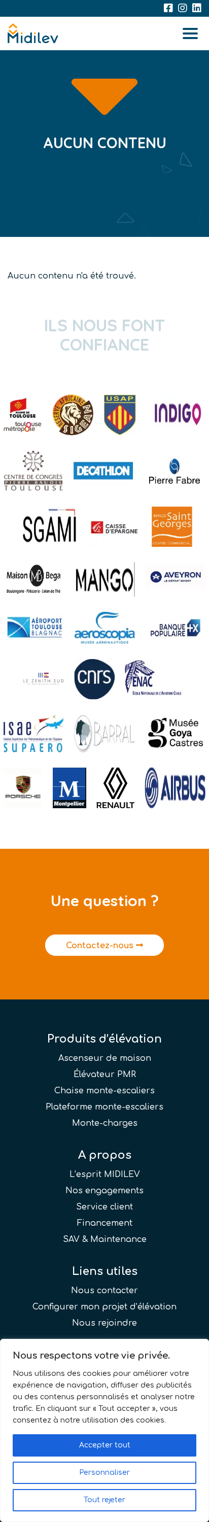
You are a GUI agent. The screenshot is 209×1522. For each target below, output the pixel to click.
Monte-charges (104, 1123)
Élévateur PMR (105, 1074)
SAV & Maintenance (105, 1239)
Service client (104, 1207)
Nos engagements (104, 1190)
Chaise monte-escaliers (104, 1090)
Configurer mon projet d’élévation (104, 1306)
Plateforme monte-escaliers (104, 1107)
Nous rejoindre (104, 1323)
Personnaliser (104, 1472)
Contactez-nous (101, 945)
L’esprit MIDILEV (104, 1174)
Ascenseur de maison (104, 1058)
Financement (104, 1223)
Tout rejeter (104, 1500)
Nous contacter (104, 1290)
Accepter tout (104, 1445)
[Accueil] (33, 33)
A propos (104, 1155)
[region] (104, 1430)
